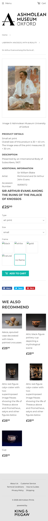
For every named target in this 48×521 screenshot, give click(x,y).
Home (4, 35)
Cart (43, 3)
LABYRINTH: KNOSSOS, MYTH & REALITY (19, 42)
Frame (5, 239)
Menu (8, 3)
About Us (14, 483)
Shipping (30, 490)
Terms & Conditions (15, 487)
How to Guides (32, 487)
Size (4, 227)
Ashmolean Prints (26, 500)
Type (4, 215)
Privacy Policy (18, 490)
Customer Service (28, 483)
